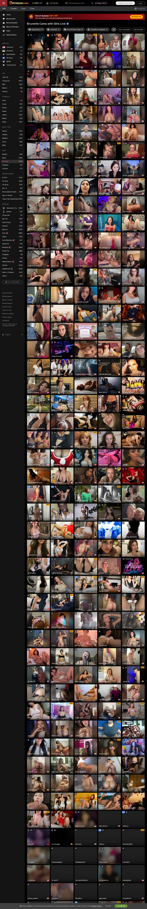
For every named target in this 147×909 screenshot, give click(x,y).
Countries (54, 29)
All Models (5, 320)
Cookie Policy (96, 906)
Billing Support (7, 296)
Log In (140, 3)
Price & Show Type (74, 29)
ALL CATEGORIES (13, 282)
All (114, 29)
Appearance (36, 29)
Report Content (7, 300)
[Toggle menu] (3, 3)
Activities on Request (98, 29)
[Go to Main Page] (18, 3)
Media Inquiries (7, 303)
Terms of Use (6, 310)
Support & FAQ (7, 293)
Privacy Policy (7, 307)
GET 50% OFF (136, 17)
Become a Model (8, 314)
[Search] (92, 3)
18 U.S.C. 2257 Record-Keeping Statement (10, 324)
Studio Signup (7, 317)
